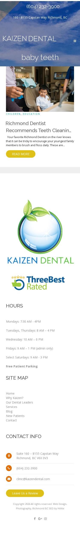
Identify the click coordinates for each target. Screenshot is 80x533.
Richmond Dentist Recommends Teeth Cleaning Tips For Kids (39, 130)
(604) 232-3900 (43, 6)
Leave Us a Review (25, 493)
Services (11, 407)
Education (31, 113)
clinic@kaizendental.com (33, 479)
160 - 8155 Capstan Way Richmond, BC (40, 17)
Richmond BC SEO (43, 508)
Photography (23, 508)
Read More (20, 154)
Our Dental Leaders (19, 402)
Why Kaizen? (14, 398)
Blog (9, 411)
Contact (11, 420)
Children (13, 113)
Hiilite (61, 508)
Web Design (59, 503)
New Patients (15, 416)
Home (10, 393)
